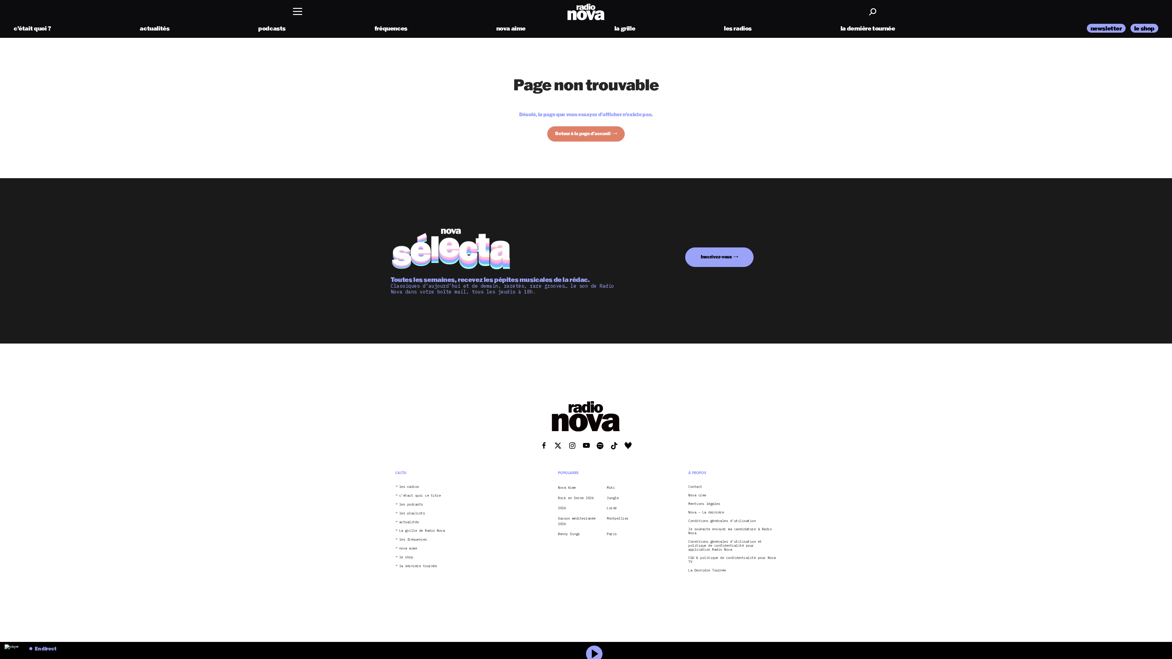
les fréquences (413, 540)
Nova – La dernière (706, 512)
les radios (738, 28)
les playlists (412, 513)
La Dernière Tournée (707, 570)
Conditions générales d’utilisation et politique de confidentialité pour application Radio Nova (725, 545)
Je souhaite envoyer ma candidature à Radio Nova (730, 531)
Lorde (612, 508)
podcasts (272, 28)
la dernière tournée (868, 28)
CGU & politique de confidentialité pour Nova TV (732, 560)
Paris (612, 534)
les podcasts (411, 504)
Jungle (613, 498)
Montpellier (618, 518)
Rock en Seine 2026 (576, 498)
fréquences (390, 28)
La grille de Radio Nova (422, 531)
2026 (562, 508)
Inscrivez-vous (716, 257)
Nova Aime (567, 487)
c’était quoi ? (32, 28)
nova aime (511, 28)
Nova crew (697, 495)
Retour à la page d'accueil (583, 133)
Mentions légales (704, 504)
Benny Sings (569, 534)
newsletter (1106, 28)
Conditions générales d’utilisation (722, 521)
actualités (154, 28)
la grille (624, 28)
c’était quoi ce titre (420, 496)
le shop (1144, 28)
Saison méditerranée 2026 (577, 521)
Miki (611, 487)
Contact (695, 487)
